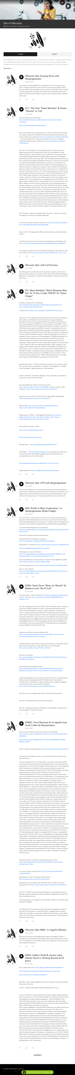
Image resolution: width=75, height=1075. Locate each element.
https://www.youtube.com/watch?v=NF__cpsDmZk (34, 648)
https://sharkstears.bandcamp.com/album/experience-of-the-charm (39, 971)
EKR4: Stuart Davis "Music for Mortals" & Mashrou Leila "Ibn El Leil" (45, 587)
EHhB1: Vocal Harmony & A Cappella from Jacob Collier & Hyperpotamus (46, 723)
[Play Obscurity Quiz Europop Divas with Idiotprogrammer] (21, 77)
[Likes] (20, 99)
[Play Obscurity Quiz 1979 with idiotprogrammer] (21, 484)
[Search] (69, 3)
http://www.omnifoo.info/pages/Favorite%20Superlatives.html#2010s (44, 243)
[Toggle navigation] (73, 3)
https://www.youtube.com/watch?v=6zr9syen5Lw (34, 879)
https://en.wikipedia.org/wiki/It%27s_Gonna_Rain (34, 548)
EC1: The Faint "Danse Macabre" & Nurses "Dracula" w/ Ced (46, 109)
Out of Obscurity (13, 23)
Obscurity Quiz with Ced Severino (41, 265)
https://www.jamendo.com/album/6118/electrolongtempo (36, 541)
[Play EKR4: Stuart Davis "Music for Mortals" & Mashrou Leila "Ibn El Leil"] (21, 586)
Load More (37, 1055)
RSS (55, 54)
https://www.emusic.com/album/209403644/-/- (33, 975)
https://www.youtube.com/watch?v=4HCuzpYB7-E (34, 398)
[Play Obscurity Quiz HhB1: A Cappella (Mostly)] (21, 931)
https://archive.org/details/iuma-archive (31, 430)
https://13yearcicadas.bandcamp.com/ (30, 307)
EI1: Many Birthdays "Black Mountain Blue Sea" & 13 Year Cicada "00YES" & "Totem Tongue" (46, 293)
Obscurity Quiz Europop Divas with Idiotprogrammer (42, 77)
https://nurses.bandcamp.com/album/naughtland (53, 137)
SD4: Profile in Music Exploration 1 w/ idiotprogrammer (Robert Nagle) (43, 509)
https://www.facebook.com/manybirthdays (32, 408)
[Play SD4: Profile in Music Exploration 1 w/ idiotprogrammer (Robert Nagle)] (21, 509)
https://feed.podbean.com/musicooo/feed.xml (17, 26)
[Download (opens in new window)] (26, 100)
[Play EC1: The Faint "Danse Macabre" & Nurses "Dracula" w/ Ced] (21, 109)
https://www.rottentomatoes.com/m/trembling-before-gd (37, 686)
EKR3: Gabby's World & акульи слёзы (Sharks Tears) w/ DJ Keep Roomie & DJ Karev (44, 958)
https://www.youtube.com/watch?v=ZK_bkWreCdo (51, 885)
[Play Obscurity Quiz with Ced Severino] (21, 266)
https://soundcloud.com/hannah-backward (55, 749)
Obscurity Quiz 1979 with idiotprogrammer (45, 483)
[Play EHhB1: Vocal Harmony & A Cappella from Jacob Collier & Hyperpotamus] (21, 723)
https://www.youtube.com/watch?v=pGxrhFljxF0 (34, 387)
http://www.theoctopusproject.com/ (30, 437)
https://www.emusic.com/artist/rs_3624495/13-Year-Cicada (43, 310)
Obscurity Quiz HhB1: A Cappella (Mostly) (45, 929)
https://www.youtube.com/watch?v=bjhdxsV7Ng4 (34, 561)
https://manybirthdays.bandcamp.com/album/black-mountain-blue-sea (40, 305)
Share (21, 54)
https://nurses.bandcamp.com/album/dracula (32, 125)
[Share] (33, 100)
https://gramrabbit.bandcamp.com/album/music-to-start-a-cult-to (39, 463)
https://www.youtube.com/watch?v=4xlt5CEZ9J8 (42, 389)
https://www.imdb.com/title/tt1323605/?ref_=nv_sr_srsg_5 (49, 252)
